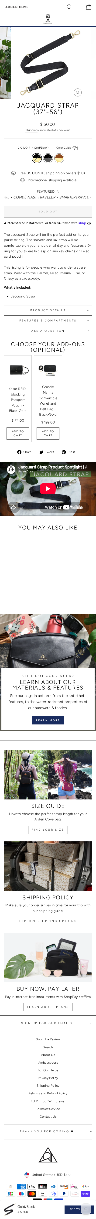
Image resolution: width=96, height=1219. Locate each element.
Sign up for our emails (46, 1023)
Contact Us (48, 1116)
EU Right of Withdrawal (48, 1101)
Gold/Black (36, 158)
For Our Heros (48, 1070)
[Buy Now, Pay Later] (48, 957)
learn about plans (48, 1007)
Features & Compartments (47, 320)
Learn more (48, 720)
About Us (48, 1055)
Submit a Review (48, 1039)
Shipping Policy (48, 1085)
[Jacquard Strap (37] (15, 591)
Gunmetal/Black (48, 158)
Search (48, 1047)
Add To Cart (18, 433)
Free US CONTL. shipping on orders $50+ (52, 173)
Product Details (48, 310)
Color (45, 147)
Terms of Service (48, 1109)
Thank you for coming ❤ (47, 1131)
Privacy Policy (48, 1078)
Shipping (31, 130)
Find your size (48, 829)
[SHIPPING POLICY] (48, 866)
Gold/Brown (59, 158)
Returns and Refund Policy (47, 1093)
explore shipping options (48, 921)
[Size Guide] (48, 775)
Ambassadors (48, 1062)
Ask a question (48, 330)
